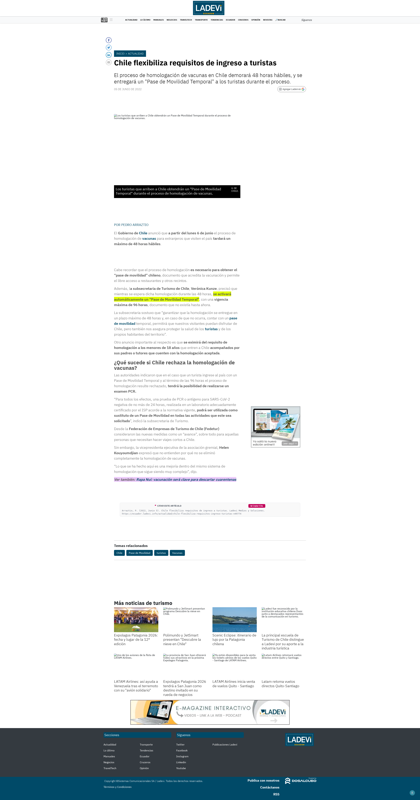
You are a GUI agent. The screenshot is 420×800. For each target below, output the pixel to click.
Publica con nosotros (263, 780)
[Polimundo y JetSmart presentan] (185, 619)
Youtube (181, 768)
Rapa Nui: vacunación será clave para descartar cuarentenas (186, 479)
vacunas (149, 238)
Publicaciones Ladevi (224, 744)
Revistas (267, 20)
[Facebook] (109, 40)
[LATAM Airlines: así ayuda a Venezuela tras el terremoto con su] (136, 666)
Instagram (182, 756)
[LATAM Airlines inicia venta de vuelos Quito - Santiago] (234, 666)
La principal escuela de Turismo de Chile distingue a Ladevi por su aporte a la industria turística (283, 641)
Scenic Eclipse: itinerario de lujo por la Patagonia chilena (234, 639)
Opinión (255, 20)
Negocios (172, 20)
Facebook (182, 750)
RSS (276, 794)
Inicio (120, 53)
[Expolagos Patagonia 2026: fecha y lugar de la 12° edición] (136, 619)
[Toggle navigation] (110, 20)
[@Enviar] (109, 62)
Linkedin (181, 762)
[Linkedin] (109, 55)
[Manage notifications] (412, 792)
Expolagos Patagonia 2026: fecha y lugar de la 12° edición (136, 639)
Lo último (145, 20)
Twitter (180, 744)
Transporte (201, 20)
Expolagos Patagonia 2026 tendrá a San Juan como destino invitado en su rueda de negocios (184, 688)
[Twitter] (109, 47)
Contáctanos (269, 787)
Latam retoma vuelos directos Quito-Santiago (280, 683)
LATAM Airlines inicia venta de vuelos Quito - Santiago (233, 683)
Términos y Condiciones (118, 787)
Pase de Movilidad (139, 553)
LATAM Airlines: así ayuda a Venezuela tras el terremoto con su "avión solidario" (136, 685)
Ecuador (230, 20)
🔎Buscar (280, 20)
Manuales (158, 20)
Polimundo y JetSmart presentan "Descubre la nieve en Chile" (182, 639)
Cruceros (243, 20)
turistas (211, 328)
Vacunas (177, 553)
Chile (143, 233)
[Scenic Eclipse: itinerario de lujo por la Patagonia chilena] (234, 619)
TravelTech (186, 20)
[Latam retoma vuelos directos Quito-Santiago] (284, 666)
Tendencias (217, 20)
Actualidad (131, 20)
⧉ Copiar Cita (257, 506)
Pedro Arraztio (134, 224)
